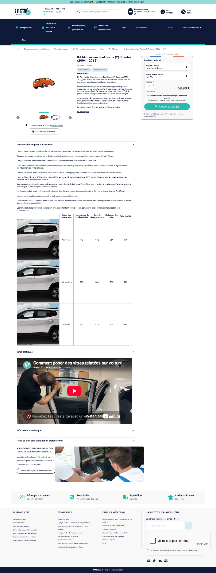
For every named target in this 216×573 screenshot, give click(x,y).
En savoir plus (83, 111)
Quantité (149, 83)
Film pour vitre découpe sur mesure (70, 533)
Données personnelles (21, 526)
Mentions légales (109, 540)
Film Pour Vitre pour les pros (68, 536)
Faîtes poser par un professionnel (36, 470)
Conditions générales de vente (113, 536)
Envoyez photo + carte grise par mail (161, 100)
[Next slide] (70, 117)
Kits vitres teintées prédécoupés (25, 533)
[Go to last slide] (18, 117)
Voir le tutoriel (57, 125)
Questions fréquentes (65, 540)
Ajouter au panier (169, 106)
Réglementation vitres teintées (24, 537)
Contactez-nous (18, 523)
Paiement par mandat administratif (115, 533)
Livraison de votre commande (113, 526)
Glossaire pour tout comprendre (24, 540)
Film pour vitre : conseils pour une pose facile (74, 523)
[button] (44, 117)
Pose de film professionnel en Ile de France (73, 543)
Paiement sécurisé (109, 529)
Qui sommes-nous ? (20, 519)
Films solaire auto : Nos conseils (25, 530)
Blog (104, 543)
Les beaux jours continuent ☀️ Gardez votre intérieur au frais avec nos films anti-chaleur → (108, 2)
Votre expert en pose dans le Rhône (70, 547)
